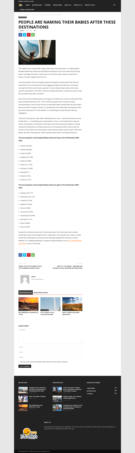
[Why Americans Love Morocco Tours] (28, 304)
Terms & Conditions (27, 9)
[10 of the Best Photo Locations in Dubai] (50, 304)
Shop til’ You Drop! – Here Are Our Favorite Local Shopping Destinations (67, 267)
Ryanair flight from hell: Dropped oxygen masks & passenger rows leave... (37, 389)
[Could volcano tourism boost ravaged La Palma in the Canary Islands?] (57, 390)
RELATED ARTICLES (26, 292)
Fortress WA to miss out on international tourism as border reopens (72, 406)
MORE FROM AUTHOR (41, 292)
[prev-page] (19, 318)
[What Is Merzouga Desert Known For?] (72, 304)
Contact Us (78, 5)
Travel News (57, 5)
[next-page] (22, 318)
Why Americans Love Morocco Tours (35, 406)
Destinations (37, 5)
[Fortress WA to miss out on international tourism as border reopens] (57, 407)
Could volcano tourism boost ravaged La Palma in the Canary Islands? (72, 389)
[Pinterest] (29, 35)
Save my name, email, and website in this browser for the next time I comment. (44, 362)
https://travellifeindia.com (37, 279)
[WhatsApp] (33, 35)
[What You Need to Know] (23, 399)
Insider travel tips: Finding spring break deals (72, 397)
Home (28, 5)
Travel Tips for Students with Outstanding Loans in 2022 (30, 267)
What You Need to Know (37, 396)
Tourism (47, 5)
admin (22, 30)
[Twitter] (24, 35)
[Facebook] (20, 35)
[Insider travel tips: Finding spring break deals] (57, 399)
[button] (114, 5)
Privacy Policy (90, 5)
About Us (68, 5)
